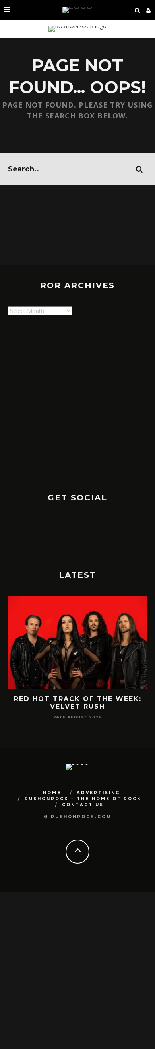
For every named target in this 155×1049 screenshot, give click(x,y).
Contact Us (83, 804)
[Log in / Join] (148, 10)
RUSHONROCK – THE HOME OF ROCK (83, 798)
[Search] (137, 10)
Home (52, 792)
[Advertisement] (77, 401)
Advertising (98, 792)
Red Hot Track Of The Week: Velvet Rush (77, 702)
